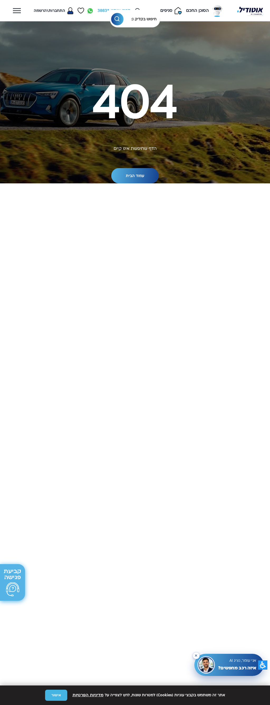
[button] (117, 19)
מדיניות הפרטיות (88, 695)
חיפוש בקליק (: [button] (144, 19)
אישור (56, 695)
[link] (90, 11)
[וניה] (250, 10)
